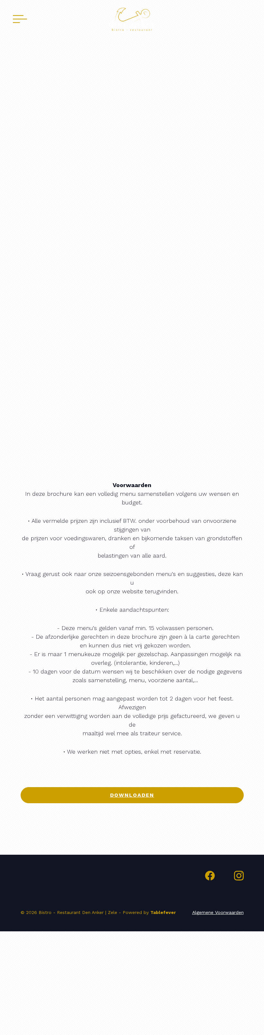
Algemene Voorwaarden (218, 912)
